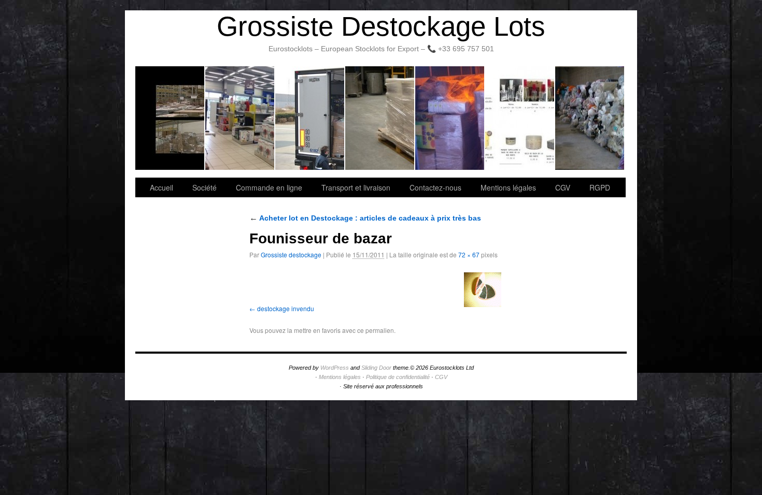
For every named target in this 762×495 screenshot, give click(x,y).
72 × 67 (468, 254)
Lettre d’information (450, 118)
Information (589, 118)
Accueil (161, 187)
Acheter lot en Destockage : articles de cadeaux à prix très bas (365, 218)
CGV (562, 187)
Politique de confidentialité (398, 377)
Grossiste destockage (291, 254)
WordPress (334, 368)
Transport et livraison (310, 118)
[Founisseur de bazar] (482, 289)
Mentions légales (508, 187)
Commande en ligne (269, 187)
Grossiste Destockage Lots (381, 26)
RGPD (599, 187)
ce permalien (375, 330)
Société (240, 118)
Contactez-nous (380, 118)
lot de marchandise (520, 118)
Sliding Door (376, 368)
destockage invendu (285, 308)
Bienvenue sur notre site (170, 118)
